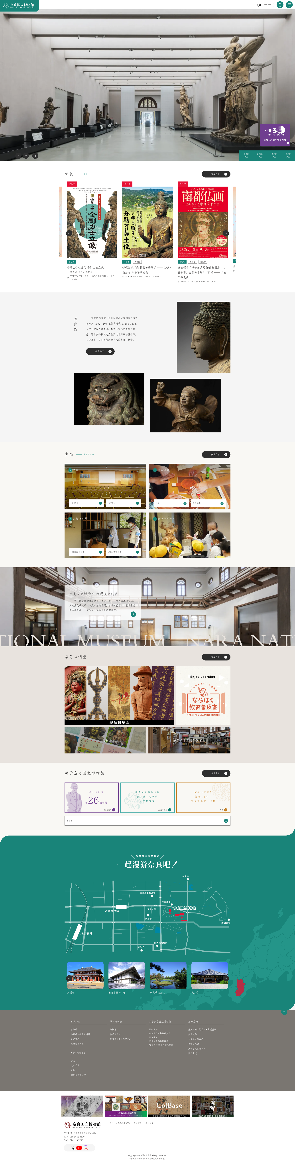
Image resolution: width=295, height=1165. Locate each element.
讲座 (73, 1061)
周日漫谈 (75, 503)
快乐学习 (114, 1034)
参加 (78, 1052)
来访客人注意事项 (196, 1049)
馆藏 (221, 810)
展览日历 (75, 1039)
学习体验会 (197, 503)
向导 (73, 1070)
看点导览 (153, 1037)
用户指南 (193, 1021)
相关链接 (149, 1123)
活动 (157, 503)
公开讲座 (112, 503)
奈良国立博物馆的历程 (160, 1033)
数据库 (113, 1029)
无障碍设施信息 (195, 1039)
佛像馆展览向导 (77, 552)
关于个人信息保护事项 (120, 1123)
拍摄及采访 (193, 1044)
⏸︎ (35, 155)
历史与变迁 (162, 810)
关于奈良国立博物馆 (160, 1021)
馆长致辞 (108, 810)
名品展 (74, 1029)
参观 (75, 1021)
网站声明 (138, 1123)
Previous (18, 156)
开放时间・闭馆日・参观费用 (202, 1029)
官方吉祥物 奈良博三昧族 (161, 1045)
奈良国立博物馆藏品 (158, 1041)
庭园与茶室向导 (114, 552)
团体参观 (192, 1053)
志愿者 (70, 821)
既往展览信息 (77, 1044)
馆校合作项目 (77, 1075)
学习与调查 (116, 1021)
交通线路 (192, 1034)
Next (26, 156)
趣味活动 (75, 1065)
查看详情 (215, 174)
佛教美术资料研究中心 (120, 1039)
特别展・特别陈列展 (80, 1034)
